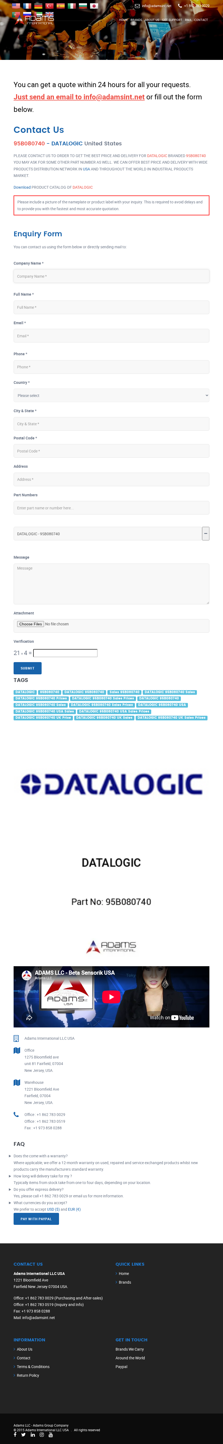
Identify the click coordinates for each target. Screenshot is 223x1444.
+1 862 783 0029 (196, 5)
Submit (28, 668)
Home (123, 20)
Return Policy (28, 1375)
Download (22, 187)
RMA (188, 20)
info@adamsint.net (156, 5)
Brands (136, 20)
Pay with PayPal (36, 1219)
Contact (201, 20)
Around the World (130, 1357)
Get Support (172, 20)
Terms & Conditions (33, 1366)
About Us (152, 20)
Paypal (121, 1366)
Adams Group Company (51, 1425)
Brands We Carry (130, 1349)
